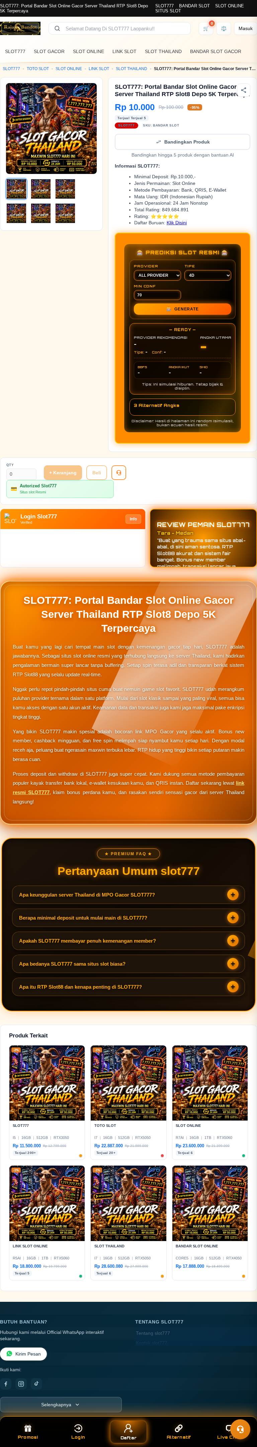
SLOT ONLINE (229, 5)
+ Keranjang (63, 472)
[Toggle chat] (240, 1429)
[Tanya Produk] (118, 472)
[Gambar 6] (65, 213)
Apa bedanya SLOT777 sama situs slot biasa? (72, 964)
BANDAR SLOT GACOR (215, 51)
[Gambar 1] (16, 189)
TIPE (189, 266)
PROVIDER (146, 266)
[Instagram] (21, 1384)
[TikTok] (36, 1384)
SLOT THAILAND (163, 51)
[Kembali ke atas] (242, 1413)
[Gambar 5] (41, 213)
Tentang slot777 (153, 1333)
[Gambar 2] (41, 189)
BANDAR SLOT (194, 5)
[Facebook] (5, 1384)
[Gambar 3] (65, 189)
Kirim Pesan (28, 1354)
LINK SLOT (124, 51)
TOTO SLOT (38, 69)
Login (78, 1437)
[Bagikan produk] (243, 90)
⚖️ (224, 28)
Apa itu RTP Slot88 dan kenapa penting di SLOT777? (80, 987)
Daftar (128, 1437)
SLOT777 (164, 5)
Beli (96, 472)
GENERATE (182, 309)
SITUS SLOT (168, 10)
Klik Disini (177, 222)
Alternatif (179, 1437)
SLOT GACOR (49, 51)
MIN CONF (144, 286)
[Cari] (57, 28)
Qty (10, 465)
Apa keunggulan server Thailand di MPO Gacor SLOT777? (87, 895)
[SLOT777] (20, 28)
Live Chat (229, 1437)
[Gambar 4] (16, 213)
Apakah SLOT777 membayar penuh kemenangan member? (87, 941)
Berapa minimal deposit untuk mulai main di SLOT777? (83, 918)
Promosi (28, 1437)
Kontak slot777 (151, 1343)
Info (133, 519)
